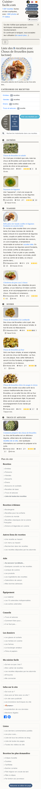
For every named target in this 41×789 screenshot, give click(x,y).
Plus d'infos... (21, 409)
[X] (37, 379)
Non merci (33, 409)
